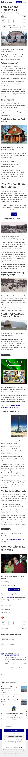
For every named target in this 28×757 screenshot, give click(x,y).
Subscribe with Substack (15, 736)
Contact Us (12, 597)
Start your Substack (10, 750)
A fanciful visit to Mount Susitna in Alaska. (9, 691)
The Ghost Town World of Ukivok (9, 701)
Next (23, 628)
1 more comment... (6, 674)
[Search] (25, 682)
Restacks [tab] (11, 639)
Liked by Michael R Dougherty (12, 655)
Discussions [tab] (13, 682)
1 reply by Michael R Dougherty (14, 668)
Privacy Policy (19, 742)
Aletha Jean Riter (9, 653)
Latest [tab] (7, 682)
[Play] (4, 26)
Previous (6, 628)
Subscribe (19, 2)
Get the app (22, 750)
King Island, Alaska (6, 704)
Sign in (24, 2)
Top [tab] (3, 682)
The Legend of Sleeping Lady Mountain (9, 688)
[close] (23, 707)
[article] (14, 691)
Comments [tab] (5, 639)
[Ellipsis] (26, 653)
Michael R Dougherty (10, 15)
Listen (24, 16)
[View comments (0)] (8, 696)
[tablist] (8, 639)
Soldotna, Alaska (15, 539)
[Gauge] (24, 26)
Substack (6, 753)
